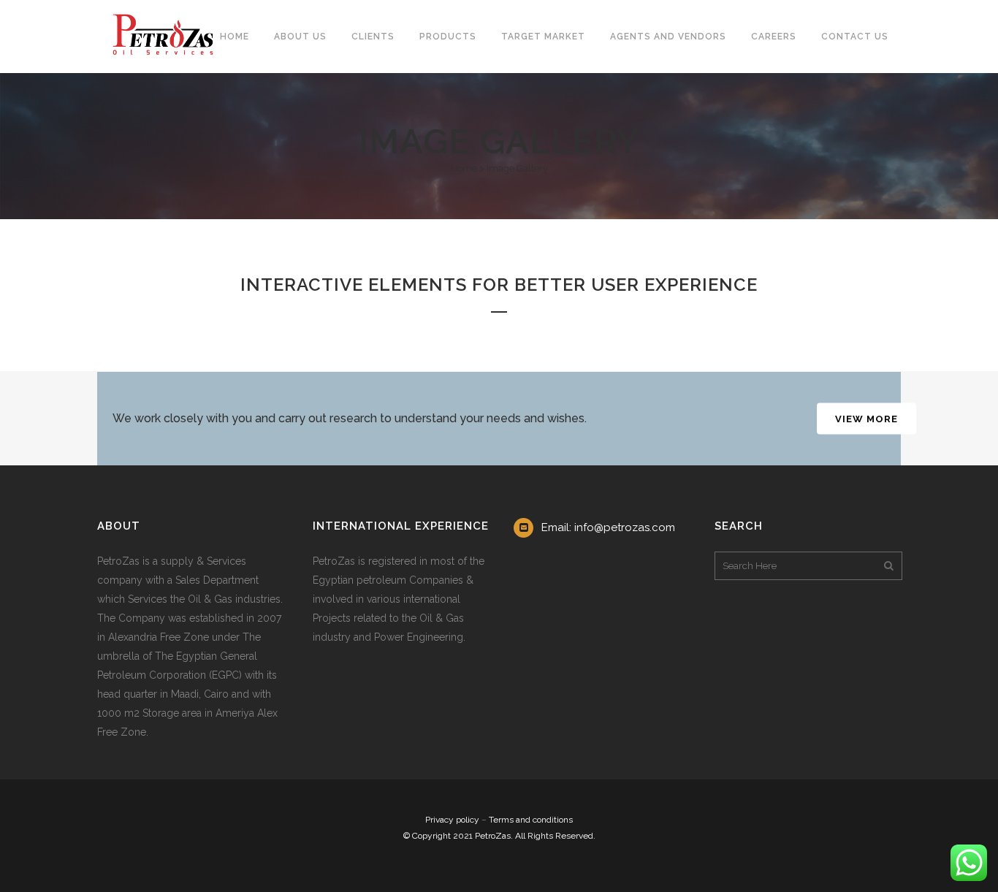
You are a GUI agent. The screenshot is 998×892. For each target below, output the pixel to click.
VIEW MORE (866, 418)
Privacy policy (452, 820)
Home (464, 168)
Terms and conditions (531, 820)
